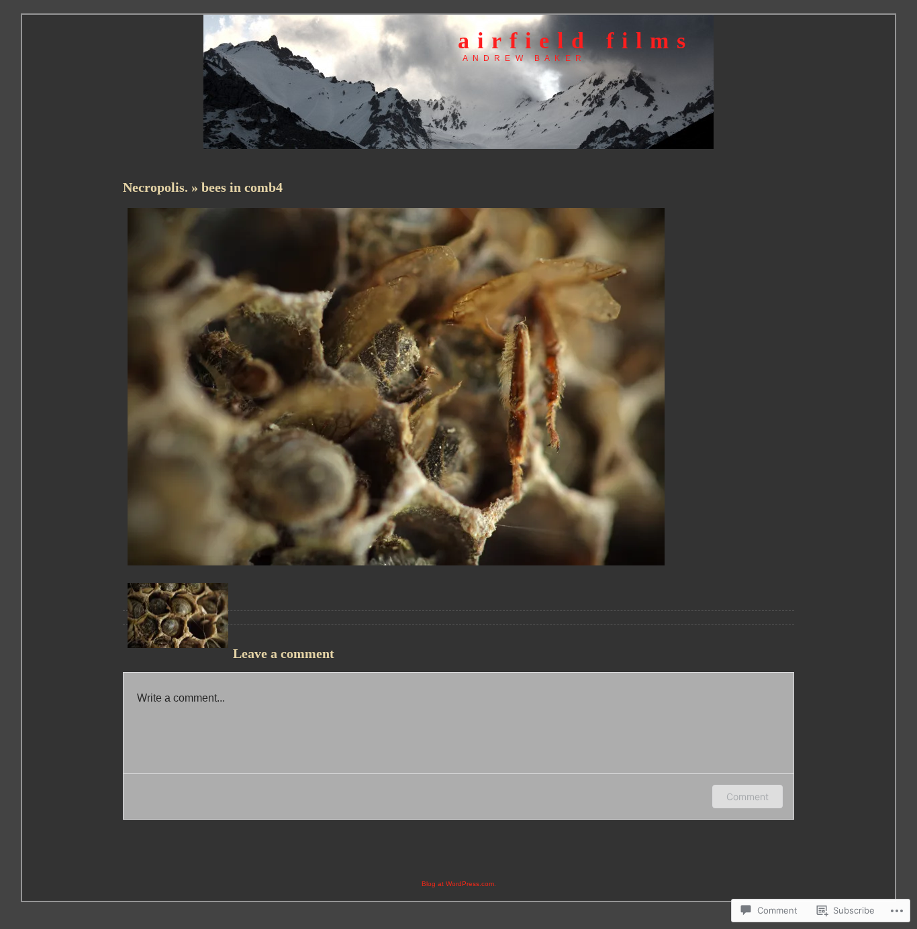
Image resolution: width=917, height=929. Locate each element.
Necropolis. (157, 187)
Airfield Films (575, 40)
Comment (747, 796)
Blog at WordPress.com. (459, 883)
